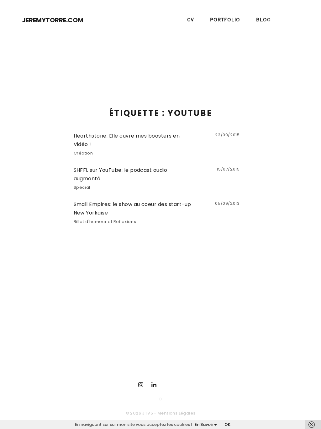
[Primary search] (291, 20)
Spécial (82, 187)
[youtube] (167, 385)
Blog (263, 20)
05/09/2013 (227, 203)
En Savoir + (206, 424)
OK (227, 424)
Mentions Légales (176, 413)
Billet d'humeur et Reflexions (105, 222)
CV (190, 20)
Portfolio (225, 20)
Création (83, 153)
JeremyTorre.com (52, 20)
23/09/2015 (227, 135)
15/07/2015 (228, 169)
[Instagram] (141, 385)
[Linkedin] (154, 385)
